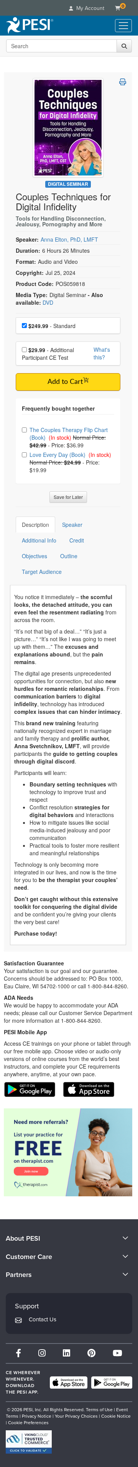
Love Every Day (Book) (58, 454)
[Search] (124, 45)
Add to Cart (65, 382)
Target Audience (42, 571)
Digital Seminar (68, 184)
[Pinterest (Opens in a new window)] (91, 1353)
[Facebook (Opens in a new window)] (18, 1353)
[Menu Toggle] (123, 25)
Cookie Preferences (28, 1422)
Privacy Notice (36, 1416)
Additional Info (39, 540)
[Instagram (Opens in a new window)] (42, 1353)
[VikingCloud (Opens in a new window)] (29, 1442)
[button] (122, 82)
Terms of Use (99, 1409)
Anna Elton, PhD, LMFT (69, 239)
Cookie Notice (116, 1416)
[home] (29, 25)
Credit (76, 540)
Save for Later (68, 497)
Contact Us (42, 1319)
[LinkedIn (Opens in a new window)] (66, 1353)
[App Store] (68, 1382)
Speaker (72, 524)
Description (35, 524)
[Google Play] (111, 1382)
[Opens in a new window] (68, 1152)
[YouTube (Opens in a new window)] (117, 1353)
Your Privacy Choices (76, 1416)
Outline (68, 556)
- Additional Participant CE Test (48, 353)
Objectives (34, 556)
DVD (48, 302)
